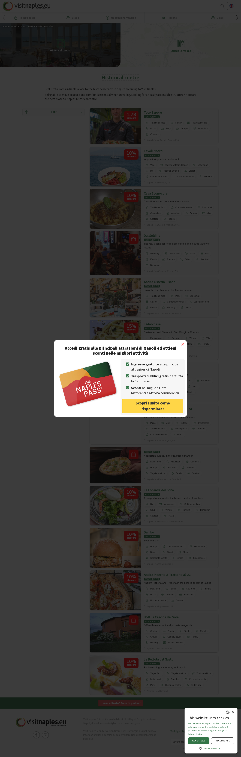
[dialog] (211, 730)
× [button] (232, 712)
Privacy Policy (195, 733)
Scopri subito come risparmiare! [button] (152, 405)
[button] (211, 748)
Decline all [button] (222, 740)
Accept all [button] (198, 740)
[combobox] (228, 712)
